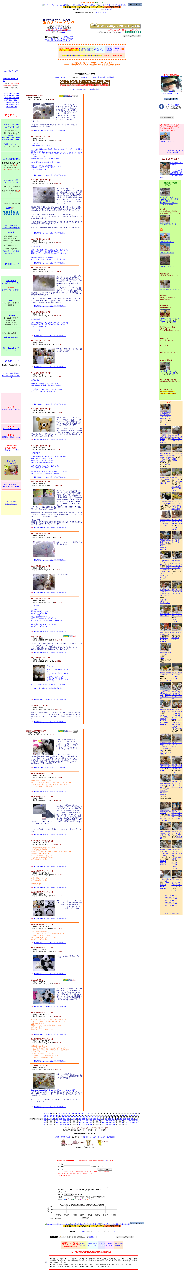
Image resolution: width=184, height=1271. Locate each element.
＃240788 (166, 422)
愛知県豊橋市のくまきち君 (177, 541)
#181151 (163, 888)
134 (79, 1121)
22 (100, 1113)
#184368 (175, 859)
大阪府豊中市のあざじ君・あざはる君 (165, 437)
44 (69, 1115)
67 (137, 1115)
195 (122, 1124)
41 (60, 1115)
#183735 (163, 547)
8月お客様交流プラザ (167, 141)
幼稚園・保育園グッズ (62, 77)
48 (80, 1115)
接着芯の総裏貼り (11, 337)
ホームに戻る (73, 89)
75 (66, 1117)
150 (45, 1122)
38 (51, 1115)
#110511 (174, 866)
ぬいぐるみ (84, 9)
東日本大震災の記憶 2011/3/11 (166, 198)
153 (56, 1122)
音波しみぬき (16, 137)
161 (87, 1122)
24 (105, 1113)
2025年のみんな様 (171, 895)
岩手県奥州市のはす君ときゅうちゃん (165, 542)
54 (98, 1115)
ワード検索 (90, 89)
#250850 (163, 639)
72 (57, 1117)
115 (102, 1119)
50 (86, 1115)
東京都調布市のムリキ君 (168, 224)
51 (89, 1115)
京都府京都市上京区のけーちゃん (165, 562)
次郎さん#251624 (177, 721)
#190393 (163, 886)
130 (64, 1121)
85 (96, 1117)
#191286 (163, 658)
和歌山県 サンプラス (11, 253)
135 (83, 1121)
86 (99, 1117)
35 (138, 1113)
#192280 (168, 680)
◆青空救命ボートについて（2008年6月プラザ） (169, 204)
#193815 (168, 464)
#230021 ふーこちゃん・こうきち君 (165, 577)
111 (87, 1119)
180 (64, 1124)
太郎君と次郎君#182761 (176, 724)
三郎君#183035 (177, 728)
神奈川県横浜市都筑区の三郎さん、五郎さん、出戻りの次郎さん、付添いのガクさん (177, 714)
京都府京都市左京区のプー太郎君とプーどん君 (169, 319)
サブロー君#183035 (164, 793)
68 (45, 1117)
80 (81, 1117)
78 (75, 1117)
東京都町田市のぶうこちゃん (165, 478)
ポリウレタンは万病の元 (11, 290)
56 (104, 1115)
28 (117, 1113)
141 (106, 1121)
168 (114, 1122)
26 (111, 1113)
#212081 (172, 373)
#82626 (162, 546)
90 (110, 1117)
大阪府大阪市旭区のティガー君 (177, 615)
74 (63, 1117)
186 (87, 1124)
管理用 (98, 89)
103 (56, 1119)
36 (45, 1115)
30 (123, 1113)
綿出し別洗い (6, 137)
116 (106, 1119)
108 (76, 1119)
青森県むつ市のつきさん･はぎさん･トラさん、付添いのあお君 (165, 746)
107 (72, 1119)
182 (72, 1124)
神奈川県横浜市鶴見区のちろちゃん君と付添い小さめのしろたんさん (165, 457)
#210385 (178, 857)
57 (107, 1115)
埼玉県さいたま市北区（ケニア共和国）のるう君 (177, 522)
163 (95, 1122)
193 (114, 1124)
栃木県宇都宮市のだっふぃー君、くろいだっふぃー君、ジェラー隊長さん (177, 564)
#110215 (179, 837)
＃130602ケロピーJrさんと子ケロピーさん (177, 487)
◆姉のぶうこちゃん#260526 (177, 438)
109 (79, 1119)
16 (82, 1113)
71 (54, 1117)
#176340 (163, 863)
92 (116, 1117)
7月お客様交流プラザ (167, 253)
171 (125, 1122)
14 (76, 1113)
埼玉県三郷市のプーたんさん (165, 673)
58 (110, 1115)
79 (78, 1117)
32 (129, 1113)
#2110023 (175, 890)
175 (45, 1124)
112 (91, 1119)
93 (119, 1117)
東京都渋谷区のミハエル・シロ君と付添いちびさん (177, 852)
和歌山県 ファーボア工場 (11, 251)
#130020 (163, 861)
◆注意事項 (36, 130)
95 (125, 1117)
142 (110, 1121)
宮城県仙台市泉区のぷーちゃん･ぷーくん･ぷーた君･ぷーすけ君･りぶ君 (177, 505)
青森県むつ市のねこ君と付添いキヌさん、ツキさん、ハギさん (177, 784)
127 (53, 1121)
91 (113, 1117)
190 (102, 1124)
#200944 (175, 459)
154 (60, 1122)
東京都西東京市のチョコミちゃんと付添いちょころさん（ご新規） (177, 694)
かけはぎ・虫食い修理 (97, 77)
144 (118, 1121)
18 (88, 1113)
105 (64, 1119)
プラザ (63, 32)
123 (132, 1119)
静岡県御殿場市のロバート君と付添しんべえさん (165, 834)
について (11, 264)
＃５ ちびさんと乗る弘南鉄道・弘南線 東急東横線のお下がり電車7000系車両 (171, 173)
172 (129, 1122)
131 (68, 1121)
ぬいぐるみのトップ (11, 71)
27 (114, 1113)
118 (113, 1119)
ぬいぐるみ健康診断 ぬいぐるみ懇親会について (11, 375)
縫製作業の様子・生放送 (171, 93)
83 (90, 1117)
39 (54, 1115)
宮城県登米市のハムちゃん (177, 633)
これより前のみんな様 (171, 913)
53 (95, 1115)
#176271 (175, 461)
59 (113, 1115)
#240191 (167, 883)
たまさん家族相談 (67, 39)
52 (92, 1115)
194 (118, 1124)
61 (119, 1115)
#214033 (163, 885)
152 (53, 1122)
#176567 (163, 601)
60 (116, 1115)
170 (122, 1122)
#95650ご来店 (165, 603)
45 (72, 1115)
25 (108, 1113)
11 (67, 1113)
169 (118, 1122)
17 (85, 1113)
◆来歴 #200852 (175, 677)
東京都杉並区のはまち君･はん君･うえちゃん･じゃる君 (165, 852)
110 (83, 1119)
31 (126, 1113)
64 (128, 1115)
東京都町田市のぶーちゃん (177, 436)
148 (133, 1121)
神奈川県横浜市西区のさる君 (169, 289)
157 (72, 1122)
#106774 (163, 322)
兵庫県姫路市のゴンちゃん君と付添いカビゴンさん (177, 813)
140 (102, 1121)
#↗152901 (164, 717)
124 (136, 1119)
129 (60, 1121)
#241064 (163, 442)
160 (83, 1122)
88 (105, 1117)
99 (137, 1117)
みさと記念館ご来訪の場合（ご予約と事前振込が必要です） (82, 55)
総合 (111, 9)
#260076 (163, 641)
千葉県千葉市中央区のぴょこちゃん (177, 455)
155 (64, 1122)
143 (114, 1121)
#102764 (178, 835)
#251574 (168, 752)
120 (120, 1119)
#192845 (175, 621)
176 (49, 1124)
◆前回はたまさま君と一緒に (165, 696)
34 (135, 1113)
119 (117, 1119)
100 (45, 1119)
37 (48, 1115)
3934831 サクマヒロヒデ (102, 12)
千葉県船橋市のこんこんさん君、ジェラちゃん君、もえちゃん (177, 882)
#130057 (179, 481)
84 (93, 1117)
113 (94, 1119)
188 (95, 1124)
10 (64, 1113)
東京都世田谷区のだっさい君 (165, 615)
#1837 (168, 481)
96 (128, 1117)
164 (99, 1122)
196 (125, 1124)
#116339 (163, 839)
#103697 (175, 868)
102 (53, 1119)
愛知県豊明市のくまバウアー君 (165, 710)
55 (101, 1115)
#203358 (163, 721)
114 (98, 1119)
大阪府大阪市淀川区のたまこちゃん (165, 693)
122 (128, 1119)
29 (120, 1113)
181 (68, 1124)
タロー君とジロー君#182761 (165, 789)
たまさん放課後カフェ (52, 39)
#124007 (175, 529)
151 (49, 1122)
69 (48, 1117)
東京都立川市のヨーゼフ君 (165, 880)
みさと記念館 (57, 28)
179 (60, 1124)
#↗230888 (164, 722)
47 (77, 1115)
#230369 (177, 818)
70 (51, 1117)
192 (110, 1124)
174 (137, 1122)
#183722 (163, 719)
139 (99, 1121)
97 (131, 1117)
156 (68, 1122)
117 (109, 1119)
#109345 (175, 322)
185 (83, 1124)
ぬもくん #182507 (165, 819)
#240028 (163, 724)
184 (79, 1124)
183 (76, 1124)
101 (49, 1119)
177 (53, 1124)
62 (122, 1115)
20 (94, 1113)
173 (133, 1122)
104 (60, 1119)
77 (72, 1117)
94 (122, 1117)
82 (87, 1117)
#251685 (163, 754)
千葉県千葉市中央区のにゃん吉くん (165, 503)
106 (68, 1119)
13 (73, 1113)
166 (106, 1122)
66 (134, 1115)
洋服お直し (84, 77)
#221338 (163, 424)
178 (56, 1124)
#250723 (163, 770)
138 (95, 1121)
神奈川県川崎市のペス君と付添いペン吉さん (177, 591)
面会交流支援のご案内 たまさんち (58, 41)
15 (79, 1113)
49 (83, 1115)
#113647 (163, 483)
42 (63, 1115)
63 (125, 1115)
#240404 (163, 440)
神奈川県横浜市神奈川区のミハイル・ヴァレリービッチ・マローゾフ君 (165, 416)
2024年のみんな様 (171, 898)
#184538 (163, 549)
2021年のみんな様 (171, 905)
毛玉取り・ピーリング (11, 144)
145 (122, 1121)
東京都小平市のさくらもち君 (177, 832)
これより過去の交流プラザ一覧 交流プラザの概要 (172, 151)
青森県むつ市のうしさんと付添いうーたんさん (177, 766)
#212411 (163, 864)
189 (99, 1124)
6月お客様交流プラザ (167, 266)
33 (132, 1113)
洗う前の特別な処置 (11, 135)
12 (70, 1113)
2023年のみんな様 (171, 900)
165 (102, 1122)
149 (137, 1121)
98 (134, 1117)
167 (110, 1122)
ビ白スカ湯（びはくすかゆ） (11, 139)
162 (91, 1122)
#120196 (175, 864)
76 (69, 1117)
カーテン (106, 9)
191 (106, 1124)
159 (79, 1122)
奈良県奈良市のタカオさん (165, 653)
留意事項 (83, 89)
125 (45, 1121)
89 (108, 1117)
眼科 (11, 300)
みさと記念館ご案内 (66, 37)
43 (66, 1115)
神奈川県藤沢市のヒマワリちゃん (169, 372)
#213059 (175, 527)
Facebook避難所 (173, 105)
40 (57, 1115)
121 (124, 1119)
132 (72, 1121)
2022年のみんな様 (171, 903)
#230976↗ (164, 638)
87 (102, 1117)
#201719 (163, 599)
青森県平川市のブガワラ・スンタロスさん (177, 744)
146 (125, 1121)
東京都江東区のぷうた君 (165, 812)
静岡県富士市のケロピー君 (177, 478)
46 (74, 1115)
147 (129, 1121)
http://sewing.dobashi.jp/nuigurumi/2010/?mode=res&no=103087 (53, 1090)
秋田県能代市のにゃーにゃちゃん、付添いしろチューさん (165, 522)
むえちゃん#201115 (165, 816)
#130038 (175, 863)
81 (84, 1117)
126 (49, 1121)
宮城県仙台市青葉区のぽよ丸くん (177, 674)
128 (56, 1121)
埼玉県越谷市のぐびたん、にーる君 (165, 766)
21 (97, 1113)
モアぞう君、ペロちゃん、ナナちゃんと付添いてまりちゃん (165, 569)
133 (76, 1121)
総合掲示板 (111, 77)
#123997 (163, 715)
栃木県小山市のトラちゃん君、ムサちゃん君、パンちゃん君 (165, 592)
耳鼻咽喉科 (11, 316)
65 (131, 1115)
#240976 (175, 619)
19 (91, 1113)
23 (103, 1113)
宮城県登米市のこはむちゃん (165, 633)
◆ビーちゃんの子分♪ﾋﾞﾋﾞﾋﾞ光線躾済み (53, 130)
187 (91, 1124)
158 (76, 1122)
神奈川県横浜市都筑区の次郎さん (165, 785)
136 (87, 1121)
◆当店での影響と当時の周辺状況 (169, 200)
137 (91, 1121)
